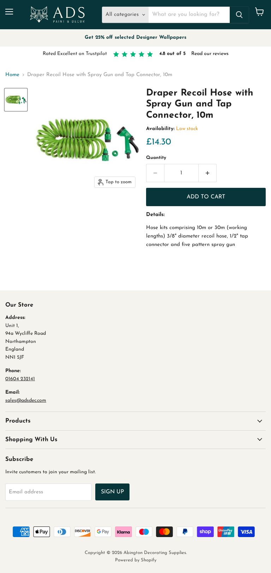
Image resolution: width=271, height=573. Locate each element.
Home (12, 75)
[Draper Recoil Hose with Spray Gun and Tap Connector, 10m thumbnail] (16, 99)
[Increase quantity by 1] (208, 173)
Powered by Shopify (135, 560)
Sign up (112, 492)
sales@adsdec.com (25, 400)
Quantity (156, 157)
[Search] (239, 15)
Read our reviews (210, 53)
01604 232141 (20, 379)
